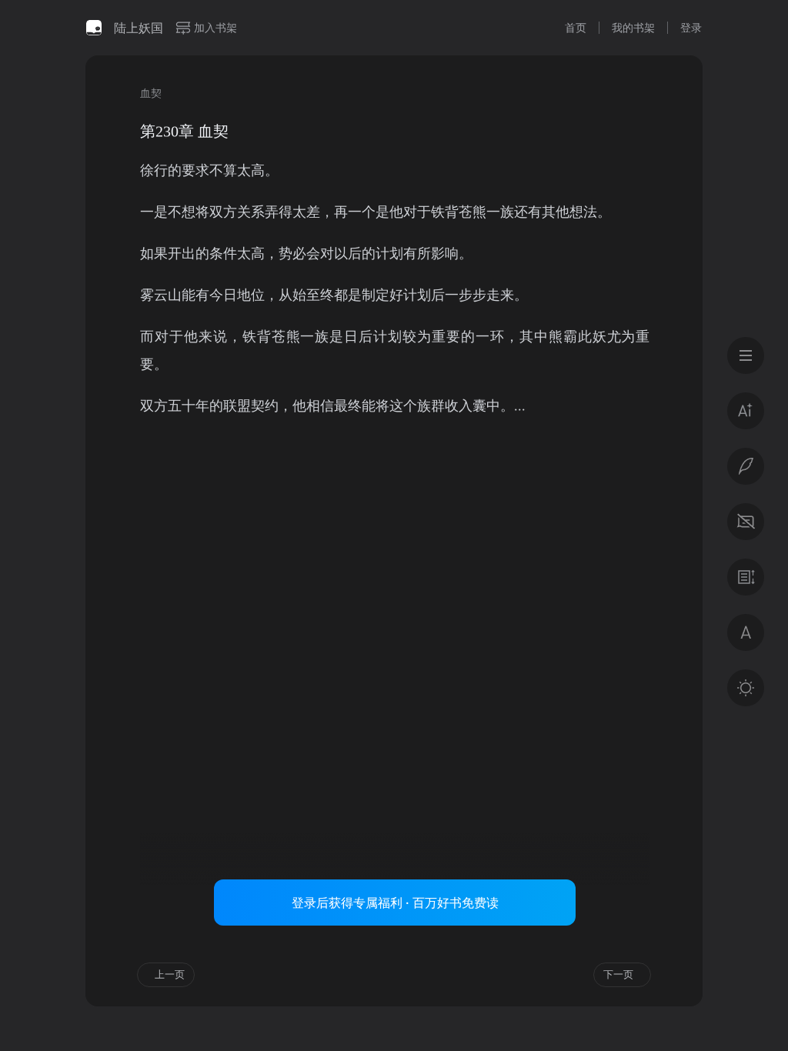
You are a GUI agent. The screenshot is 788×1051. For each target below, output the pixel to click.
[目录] (745, 355)
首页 (575, 27)
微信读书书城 (94, 27)
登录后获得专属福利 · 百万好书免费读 (395, 902)
